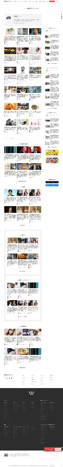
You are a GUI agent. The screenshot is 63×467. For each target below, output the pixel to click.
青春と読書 (5, 434)
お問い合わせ (57, 454)
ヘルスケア (18, 355)
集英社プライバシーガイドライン (45, 454)
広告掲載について (52, 454)
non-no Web (42, 405)
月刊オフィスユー (34, 407)
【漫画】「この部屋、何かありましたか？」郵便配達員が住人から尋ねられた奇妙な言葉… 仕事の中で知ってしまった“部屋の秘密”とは (54, 125)
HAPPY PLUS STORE (43, 433)
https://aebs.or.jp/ (14, 456)
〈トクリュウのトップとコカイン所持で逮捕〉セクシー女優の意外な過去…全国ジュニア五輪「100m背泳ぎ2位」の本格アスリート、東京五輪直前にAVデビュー (10, 340)
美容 (41, 379)
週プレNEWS (51, 405)
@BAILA (42, 407)
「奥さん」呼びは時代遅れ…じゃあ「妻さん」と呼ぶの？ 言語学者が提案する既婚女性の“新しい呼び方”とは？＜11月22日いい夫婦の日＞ (10, 39)
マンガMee (23, 408)
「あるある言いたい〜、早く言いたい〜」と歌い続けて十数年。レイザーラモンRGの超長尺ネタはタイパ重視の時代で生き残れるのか (35, 58)
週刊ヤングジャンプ (15, 404)
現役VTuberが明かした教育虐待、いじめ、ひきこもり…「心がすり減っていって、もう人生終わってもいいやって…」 (35, 199)
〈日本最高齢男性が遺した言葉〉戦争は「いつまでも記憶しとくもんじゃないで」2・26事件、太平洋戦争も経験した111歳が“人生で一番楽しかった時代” (23, 217)
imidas (14, 438)
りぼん (23, 404)
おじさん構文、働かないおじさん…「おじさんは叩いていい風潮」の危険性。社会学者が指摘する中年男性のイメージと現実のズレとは (35, 39)
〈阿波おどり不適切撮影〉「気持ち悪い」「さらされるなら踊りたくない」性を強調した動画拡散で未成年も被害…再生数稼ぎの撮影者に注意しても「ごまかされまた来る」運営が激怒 (54, 96)
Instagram (23, 23)
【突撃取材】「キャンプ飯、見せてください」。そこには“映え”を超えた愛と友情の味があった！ (35, 76)
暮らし (17, 35)
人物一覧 (8, 138)
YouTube (61, 16)
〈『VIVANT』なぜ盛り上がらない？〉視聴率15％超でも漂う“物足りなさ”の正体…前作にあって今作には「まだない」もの (10, 199)
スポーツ (42, 375)
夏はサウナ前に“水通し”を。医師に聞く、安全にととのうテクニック (10, 112)
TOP (4, 138)
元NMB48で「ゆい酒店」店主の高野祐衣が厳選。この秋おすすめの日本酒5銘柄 (10, 95)
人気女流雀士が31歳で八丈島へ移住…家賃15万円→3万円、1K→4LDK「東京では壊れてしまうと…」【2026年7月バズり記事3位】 (33, 263)
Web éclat (42, 414)
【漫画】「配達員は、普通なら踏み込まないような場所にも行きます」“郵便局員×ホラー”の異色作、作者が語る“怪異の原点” (54, 131)
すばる (5, 428)
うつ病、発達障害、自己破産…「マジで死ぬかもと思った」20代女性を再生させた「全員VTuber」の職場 (23, 199)
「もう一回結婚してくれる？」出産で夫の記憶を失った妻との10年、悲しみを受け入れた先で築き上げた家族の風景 (12, 262)
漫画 (32, 377)
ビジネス (29, 1)
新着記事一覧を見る (22, 367)
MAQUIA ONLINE (43, 408)
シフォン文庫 (24, 431)
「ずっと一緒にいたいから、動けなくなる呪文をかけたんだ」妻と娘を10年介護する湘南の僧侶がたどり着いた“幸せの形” (33, 246)
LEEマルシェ (42, 436)
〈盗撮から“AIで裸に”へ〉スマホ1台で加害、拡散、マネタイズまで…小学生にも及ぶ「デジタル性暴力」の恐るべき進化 (23, 291)
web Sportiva (51, 408)
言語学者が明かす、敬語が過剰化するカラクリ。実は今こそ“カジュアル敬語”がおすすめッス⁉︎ (10, 128)
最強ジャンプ (5, 408)
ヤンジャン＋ (14, 407)
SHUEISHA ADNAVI (52, 428)
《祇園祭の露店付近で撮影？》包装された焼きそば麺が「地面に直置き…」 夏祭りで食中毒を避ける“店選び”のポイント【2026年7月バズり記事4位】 (23, 263)
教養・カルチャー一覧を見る (22, 316)
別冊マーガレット (24, 407)
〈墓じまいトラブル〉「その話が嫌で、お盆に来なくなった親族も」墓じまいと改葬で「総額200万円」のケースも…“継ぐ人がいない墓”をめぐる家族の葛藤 (23, 247)
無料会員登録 (52, 1)
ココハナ (33, 405)
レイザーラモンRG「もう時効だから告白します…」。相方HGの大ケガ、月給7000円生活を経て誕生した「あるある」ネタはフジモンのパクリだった (23, 77)
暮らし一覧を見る (22, 271)
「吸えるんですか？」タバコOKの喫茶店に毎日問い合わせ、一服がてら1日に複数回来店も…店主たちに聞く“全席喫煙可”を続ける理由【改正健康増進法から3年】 (10, 58)
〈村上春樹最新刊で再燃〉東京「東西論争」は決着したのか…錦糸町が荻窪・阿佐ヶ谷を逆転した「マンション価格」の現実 (10, 173)
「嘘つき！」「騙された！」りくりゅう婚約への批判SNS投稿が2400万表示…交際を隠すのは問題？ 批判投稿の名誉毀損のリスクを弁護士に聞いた (12, 309)
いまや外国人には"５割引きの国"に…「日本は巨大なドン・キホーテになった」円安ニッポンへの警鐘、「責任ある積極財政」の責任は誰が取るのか (23, 174)
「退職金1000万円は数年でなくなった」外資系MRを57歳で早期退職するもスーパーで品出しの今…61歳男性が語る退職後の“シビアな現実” (54, 53)
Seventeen (42, 404)
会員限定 (40, 1)
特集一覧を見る (22, 225)
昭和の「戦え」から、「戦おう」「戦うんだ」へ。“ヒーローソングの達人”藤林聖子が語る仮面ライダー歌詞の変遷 (35, 96)
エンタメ (33, 1)
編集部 (51, 377)
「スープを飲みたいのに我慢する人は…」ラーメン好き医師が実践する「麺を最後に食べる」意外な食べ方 (23, 358)
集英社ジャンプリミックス (7, 417)
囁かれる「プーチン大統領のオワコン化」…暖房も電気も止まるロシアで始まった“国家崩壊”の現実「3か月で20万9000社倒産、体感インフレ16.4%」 (23, 157)
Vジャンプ (5, 407)
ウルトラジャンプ (15, 411)
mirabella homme (43, 442)
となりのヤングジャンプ (16, 408)
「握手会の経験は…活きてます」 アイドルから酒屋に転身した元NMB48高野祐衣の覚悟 (23, 95)
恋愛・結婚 (51, 375)
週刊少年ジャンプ (6, 404)
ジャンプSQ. (5, 405)
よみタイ (14, 434)
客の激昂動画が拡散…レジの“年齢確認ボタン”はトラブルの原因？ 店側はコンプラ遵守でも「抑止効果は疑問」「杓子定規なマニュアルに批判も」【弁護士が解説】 (23, 39)
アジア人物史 (5, 435)
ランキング (18, 1)
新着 (15, 1)
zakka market (42, 443)
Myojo (50, 404)
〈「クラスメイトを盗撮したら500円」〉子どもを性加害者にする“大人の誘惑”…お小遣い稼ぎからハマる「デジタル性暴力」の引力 (12, 291)
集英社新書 (14, 431)
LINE (61, 18)
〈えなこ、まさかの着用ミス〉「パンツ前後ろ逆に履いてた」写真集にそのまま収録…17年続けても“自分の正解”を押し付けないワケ (54, 59)
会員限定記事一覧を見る (22, 181)
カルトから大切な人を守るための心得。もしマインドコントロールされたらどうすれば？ (23, 112)
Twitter (17, 23)
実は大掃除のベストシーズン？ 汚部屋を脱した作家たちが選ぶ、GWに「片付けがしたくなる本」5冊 (23, 129)
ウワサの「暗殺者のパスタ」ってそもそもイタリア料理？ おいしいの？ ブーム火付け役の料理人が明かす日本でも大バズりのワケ (23, 57)
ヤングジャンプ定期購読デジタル (17, 405)
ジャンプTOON (6, 414)
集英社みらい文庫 (34, 428)
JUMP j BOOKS (24, 434)
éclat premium (42, 439)
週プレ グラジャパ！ (52, 407)
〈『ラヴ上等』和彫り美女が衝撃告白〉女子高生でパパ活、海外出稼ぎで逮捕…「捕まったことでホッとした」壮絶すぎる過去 (54, 36)
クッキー (33, 404)
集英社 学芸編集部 (15, 428)
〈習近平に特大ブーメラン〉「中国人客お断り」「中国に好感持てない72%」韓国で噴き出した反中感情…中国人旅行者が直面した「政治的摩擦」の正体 (35, 157)
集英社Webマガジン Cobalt (25, 428)
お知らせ (51, 379)
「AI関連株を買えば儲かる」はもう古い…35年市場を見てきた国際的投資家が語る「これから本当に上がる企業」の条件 (10, 156)
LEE (41, 411)
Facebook (61, 14)
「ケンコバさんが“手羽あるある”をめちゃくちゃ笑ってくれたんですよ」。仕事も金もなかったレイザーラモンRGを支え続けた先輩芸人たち (10, 77)
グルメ (17, 54)
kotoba (14, 435)
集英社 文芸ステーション (7, 431)
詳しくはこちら (52, 465)
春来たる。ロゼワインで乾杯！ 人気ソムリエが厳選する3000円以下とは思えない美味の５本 (34, 128)
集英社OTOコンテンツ (43, 428)
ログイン (57, 1)
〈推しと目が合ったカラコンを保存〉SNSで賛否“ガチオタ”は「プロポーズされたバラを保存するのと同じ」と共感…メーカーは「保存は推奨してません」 (23, 339)
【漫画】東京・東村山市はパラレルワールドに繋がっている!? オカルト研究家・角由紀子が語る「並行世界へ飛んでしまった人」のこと (54, 143)
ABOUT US (38, 454)
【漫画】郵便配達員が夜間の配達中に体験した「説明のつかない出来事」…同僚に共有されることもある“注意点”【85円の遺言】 (54, 137)
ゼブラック (5, 411)
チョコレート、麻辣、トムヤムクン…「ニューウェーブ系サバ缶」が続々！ (35, 112)
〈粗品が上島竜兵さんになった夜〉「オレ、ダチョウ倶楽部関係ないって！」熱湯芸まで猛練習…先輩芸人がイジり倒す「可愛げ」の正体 (10, 217)
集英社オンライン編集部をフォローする (52, 185)
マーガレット (24, 405)
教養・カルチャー (6, 35)
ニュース (22, 1)
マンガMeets (24, 411)
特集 (23, 381)
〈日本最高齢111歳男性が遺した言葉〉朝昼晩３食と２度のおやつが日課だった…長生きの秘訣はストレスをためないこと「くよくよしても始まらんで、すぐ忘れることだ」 (35, 217)
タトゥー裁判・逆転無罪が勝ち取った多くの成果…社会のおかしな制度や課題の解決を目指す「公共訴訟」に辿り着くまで (35, 173)
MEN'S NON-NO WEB (43, 419)
